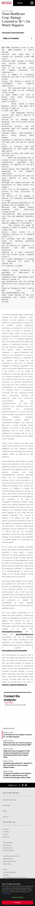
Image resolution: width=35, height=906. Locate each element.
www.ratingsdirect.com (24, 634)
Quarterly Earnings (8, 848)
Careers (5, 869)
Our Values (6, 829)
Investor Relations (7, 842)
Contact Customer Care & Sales (11, 856)
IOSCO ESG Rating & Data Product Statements (15, 877)
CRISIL (5, 811)
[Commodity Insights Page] (19, 785)
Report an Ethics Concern (9, 861)
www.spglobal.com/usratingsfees (14, 650)
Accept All (17, 902)
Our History (6, 831)
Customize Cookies (17, 897)
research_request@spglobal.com (14, 685)
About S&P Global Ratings (9, 800)
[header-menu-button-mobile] (32, 3)
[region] (17, 892)
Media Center (6, 805)
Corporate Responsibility (9, 872)
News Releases (7, 845)
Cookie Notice (6, 893)
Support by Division (8, 858)
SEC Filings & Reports (8, 850)
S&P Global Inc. (9, 822)
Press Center (6, 837)
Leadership (6, 875)
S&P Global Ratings (11, 793)
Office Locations (7, 864)
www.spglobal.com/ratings (12, 632)
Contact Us (6, 816)
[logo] (6, 3)
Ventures (5, 834)
